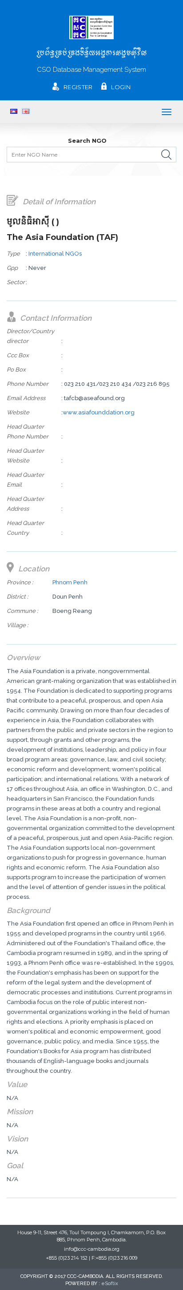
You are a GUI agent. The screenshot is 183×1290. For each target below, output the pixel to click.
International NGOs (55, 253)
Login (121, 87)
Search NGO (87, 140)
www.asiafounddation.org (99, 412)
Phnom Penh (70, 582)
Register (78, 87)
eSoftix (109, 1283)
